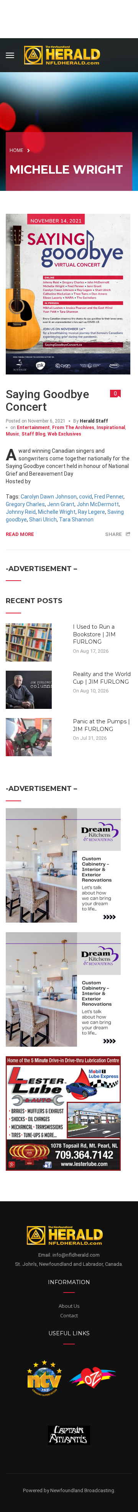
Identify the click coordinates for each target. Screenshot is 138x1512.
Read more (20, 534)
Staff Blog (33, 434)
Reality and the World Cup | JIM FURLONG (102, 678)
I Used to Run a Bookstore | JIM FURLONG (94, 634)
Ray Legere (91, 512)
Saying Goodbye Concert (47, 400)
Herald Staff (94, 421)
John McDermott (98, 504)
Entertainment (33, 427)
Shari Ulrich (43, 519)
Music (12, 434)
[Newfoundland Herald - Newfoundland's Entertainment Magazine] (66, 54)
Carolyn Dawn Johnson (49, 497)
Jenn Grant (60, 504)
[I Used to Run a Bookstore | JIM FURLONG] (29, 642)
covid (85, 497)
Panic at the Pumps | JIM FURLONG (101, 725)
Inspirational (111, 427)
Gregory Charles (25, 504)
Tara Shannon (76, 519)
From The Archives (73, 427)
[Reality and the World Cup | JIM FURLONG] (29, 689)
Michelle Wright (57, 512)
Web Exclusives (64, 434)
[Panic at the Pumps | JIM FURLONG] (29, 737)
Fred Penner (108, 497)
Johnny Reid (21, 512)
